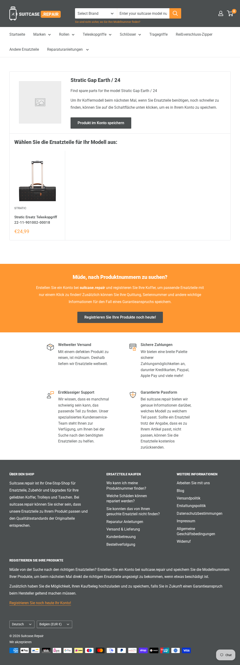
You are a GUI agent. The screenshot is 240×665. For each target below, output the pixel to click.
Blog (180, 490)
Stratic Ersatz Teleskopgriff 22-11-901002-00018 (35, 220)
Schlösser (128, 34)
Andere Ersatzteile (24, 49)
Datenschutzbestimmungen (199, 513)
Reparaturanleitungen (65, 49)
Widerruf (184, 541)
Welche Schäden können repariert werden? (126, 498)
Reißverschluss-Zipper (194, 34)
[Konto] (220, 13)
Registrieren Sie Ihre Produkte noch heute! (120, 317)
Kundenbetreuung (121, 536)
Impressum (186, 521)
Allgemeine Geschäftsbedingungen (196, 531)
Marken (39, 34)
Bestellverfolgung (120, 544)
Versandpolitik (188, 498)
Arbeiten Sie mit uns (193, 483)
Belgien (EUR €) (50, 624)
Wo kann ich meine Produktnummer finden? (126, 485)
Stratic (20, 208)
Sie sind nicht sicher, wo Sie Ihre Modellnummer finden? (107, 21)
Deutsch (18, 624)
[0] (230, 13)
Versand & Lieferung (123, 529)
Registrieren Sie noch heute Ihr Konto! (40, 603)
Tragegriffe (158, 34)
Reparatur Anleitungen (124, 521)
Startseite (17, 34)
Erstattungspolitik (191, 506)
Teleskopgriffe (94, 34)
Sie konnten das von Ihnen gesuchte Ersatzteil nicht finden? (133, 511)
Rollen (64, 34)
